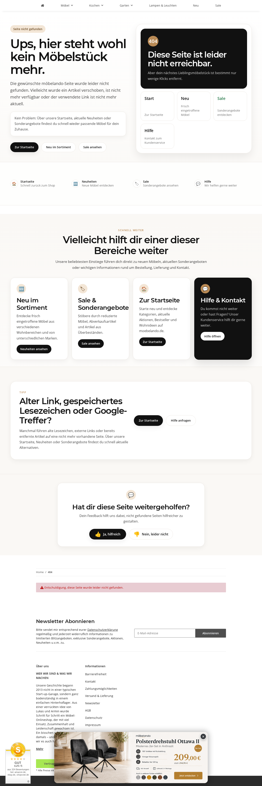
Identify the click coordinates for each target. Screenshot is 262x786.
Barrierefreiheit (95, 674)
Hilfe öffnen (212, 336)
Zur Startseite (24, 147)
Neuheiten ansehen (34, 349)
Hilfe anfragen (181, 420)
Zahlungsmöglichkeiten (101, 689)
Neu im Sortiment (58, 147)
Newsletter (92, 703)
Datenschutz (93, 718)
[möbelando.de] (42, 5)
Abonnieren (210, 633)
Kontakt (90, 681)
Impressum (93, 725)
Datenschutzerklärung (102, 630)
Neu (196, 5)
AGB (88, 710)
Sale (218, 5)
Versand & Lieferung (99, 696)
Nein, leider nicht (151, 534)
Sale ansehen (92, 147)
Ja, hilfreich (107, 534)
